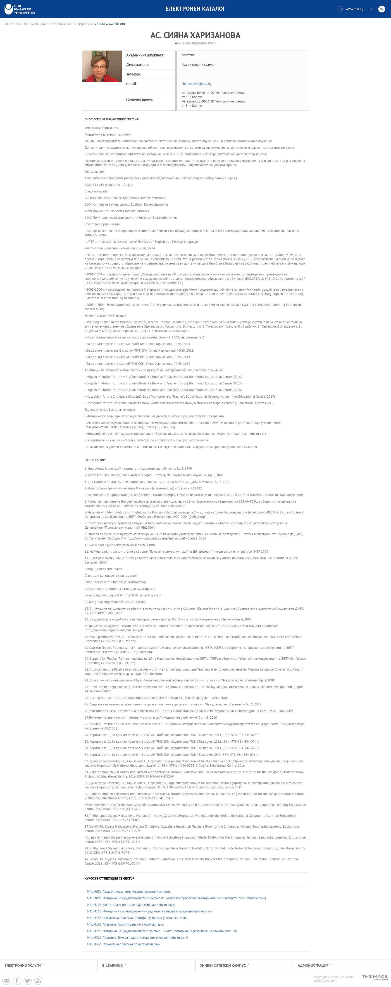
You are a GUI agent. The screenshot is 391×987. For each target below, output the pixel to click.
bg (382, 9)
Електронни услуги (23, 965)
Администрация (313, 965)
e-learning (112, 965)
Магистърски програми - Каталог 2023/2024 (35, 24)
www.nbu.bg (351, 9)
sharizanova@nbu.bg (197, 84)
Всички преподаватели (198, 43)
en (371, 9)
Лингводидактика (80, 24)
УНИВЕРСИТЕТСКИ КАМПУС (223, 965)
